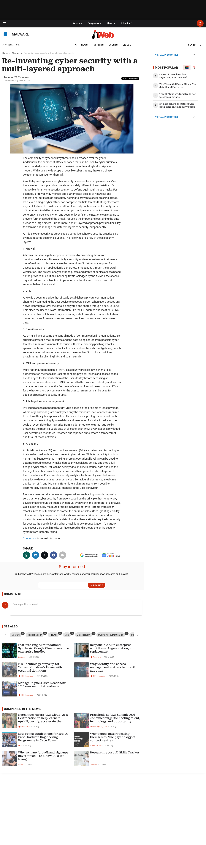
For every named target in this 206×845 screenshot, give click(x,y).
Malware (15, 53)
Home (5, 53)
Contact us (29, 538)
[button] (4, 23)
